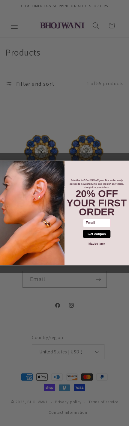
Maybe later (96, 243)
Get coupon (97, 234)
